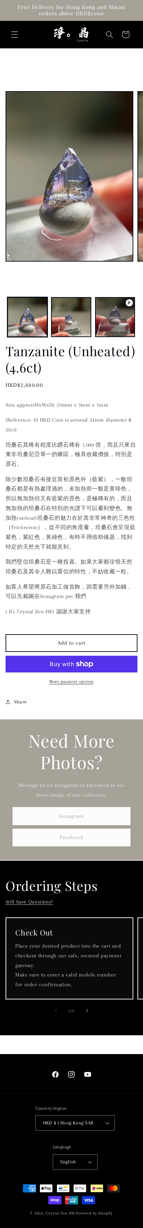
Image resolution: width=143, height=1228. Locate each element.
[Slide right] (87, 1011)
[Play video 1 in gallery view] (115, 317)
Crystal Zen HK (60, 1213)
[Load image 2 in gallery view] (71, 317)
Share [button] (20, 701)
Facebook (71, 837)
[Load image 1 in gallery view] (27, 317)
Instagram (71, 816)
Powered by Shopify (94, 1213)
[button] (15, 34)
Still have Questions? (29, 901)
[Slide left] (56, 1011)
